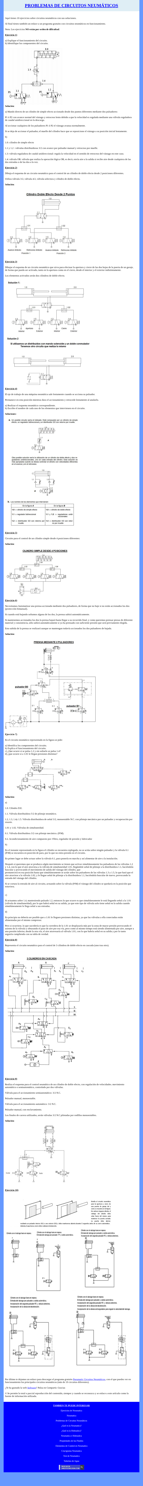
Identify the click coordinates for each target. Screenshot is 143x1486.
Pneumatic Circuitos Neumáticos (89, 1379)
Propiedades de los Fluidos (71, 1441)
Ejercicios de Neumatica (71, 1410)
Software (31, 1387)
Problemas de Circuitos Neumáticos (71, 1420)
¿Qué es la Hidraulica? (71, 1431)
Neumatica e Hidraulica (71, 1436)
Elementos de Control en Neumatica (71, 1446)
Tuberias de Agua (71, 1461)
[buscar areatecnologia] (71, 1469)
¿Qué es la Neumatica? (71, 1426)
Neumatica (71, 1415)
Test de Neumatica (71, 1456)
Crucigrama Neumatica (71, 1451)
